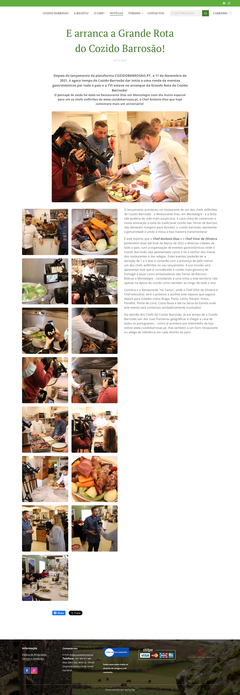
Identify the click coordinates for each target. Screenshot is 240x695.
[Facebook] (224, 3)
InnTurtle (130, 689)
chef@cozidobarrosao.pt (81, 654)
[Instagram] (229, 3)
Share (60, 613)
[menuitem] (56, 13)
